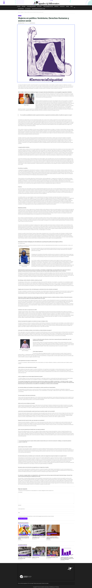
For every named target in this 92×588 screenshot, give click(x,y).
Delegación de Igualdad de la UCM (38, 8)
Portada (18, 6)
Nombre (19, 505)
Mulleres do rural (39, 551)
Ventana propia (21, 8)
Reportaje (56, 6)
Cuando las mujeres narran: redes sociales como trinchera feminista (53, 530)
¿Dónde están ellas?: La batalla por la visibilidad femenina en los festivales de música (67, 551)
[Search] (74, 8)
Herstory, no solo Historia (22, 534)
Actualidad (39, 6)
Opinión (67, 6)
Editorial (23, 6)
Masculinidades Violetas (48, 6)
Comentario (20, 492)
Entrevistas (62, 6)
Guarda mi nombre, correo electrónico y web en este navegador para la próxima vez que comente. (36, 516)
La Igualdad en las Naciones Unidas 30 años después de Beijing (24, 530)
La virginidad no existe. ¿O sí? (53, 551)
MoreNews (51, 586)
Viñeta (71, 6)
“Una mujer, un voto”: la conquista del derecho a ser (39, 530)
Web (19, 512)
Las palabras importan (31, 6)
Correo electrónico (21, 508)
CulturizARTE (28, 8)
